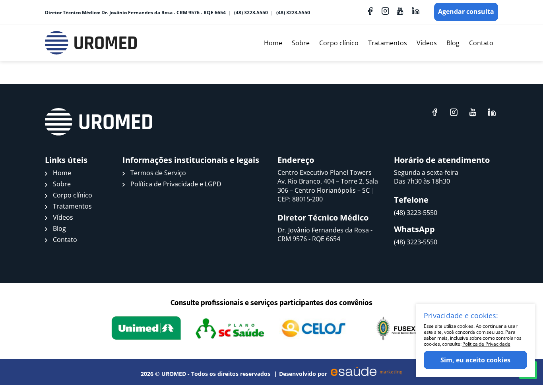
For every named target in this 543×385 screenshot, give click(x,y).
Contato (481, 43)
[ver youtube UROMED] (400, 11)
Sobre (301, 43)
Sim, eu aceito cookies (475, 360)
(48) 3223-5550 (251, 12)
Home (273, 43)
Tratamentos (387, 43)
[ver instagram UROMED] (385, 11)
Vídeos (427, 43)
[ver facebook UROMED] (370, 11)
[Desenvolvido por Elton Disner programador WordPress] (98, 122)
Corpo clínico (339, 43)
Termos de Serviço (158, 172)
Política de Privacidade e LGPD (175, 184)
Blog (453, 43)
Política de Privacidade (486, 344)
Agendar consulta (466, 11)
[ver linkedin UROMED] (415, 11)
